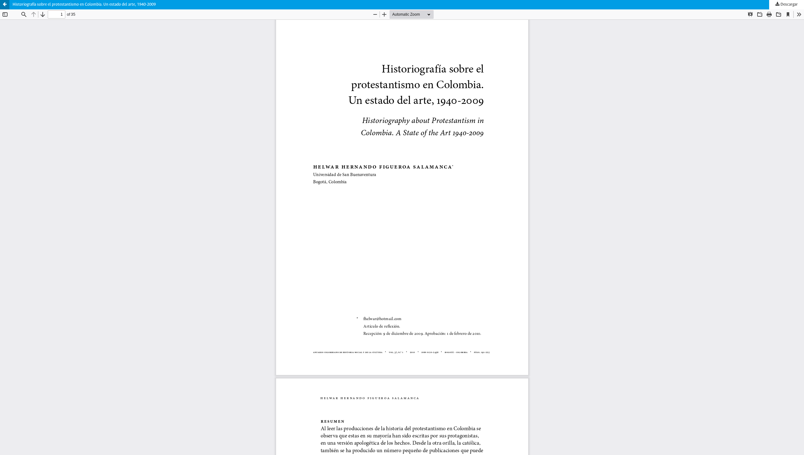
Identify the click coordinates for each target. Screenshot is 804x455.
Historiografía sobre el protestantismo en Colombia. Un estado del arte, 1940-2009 (84, 4)
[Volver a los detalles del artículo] (4, 4)
